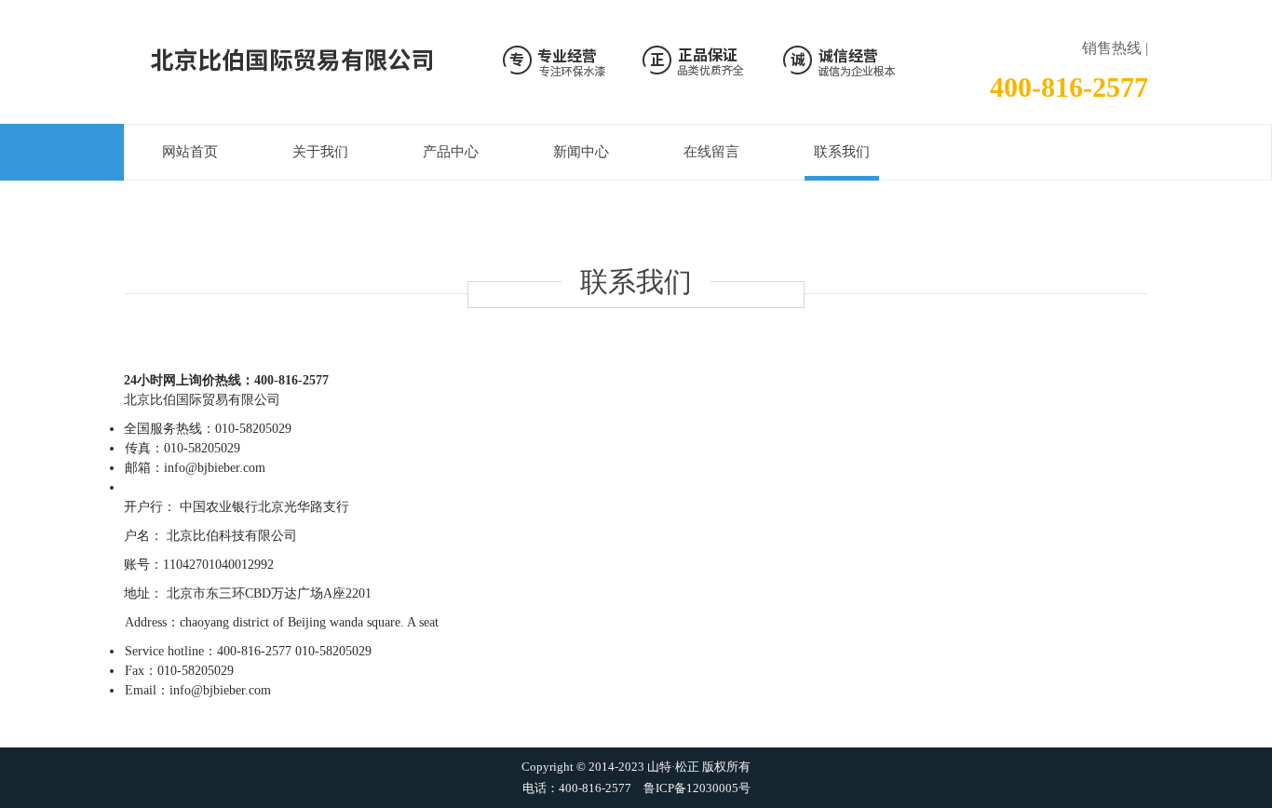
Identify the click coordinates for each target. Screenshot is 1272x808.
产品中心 (451, 151)
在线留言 (711, 151)
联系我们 (842, 151)
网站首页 (190, 151)
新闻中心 (581, 151)
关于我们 (320, 151)
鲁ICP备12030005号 (697, 788)
